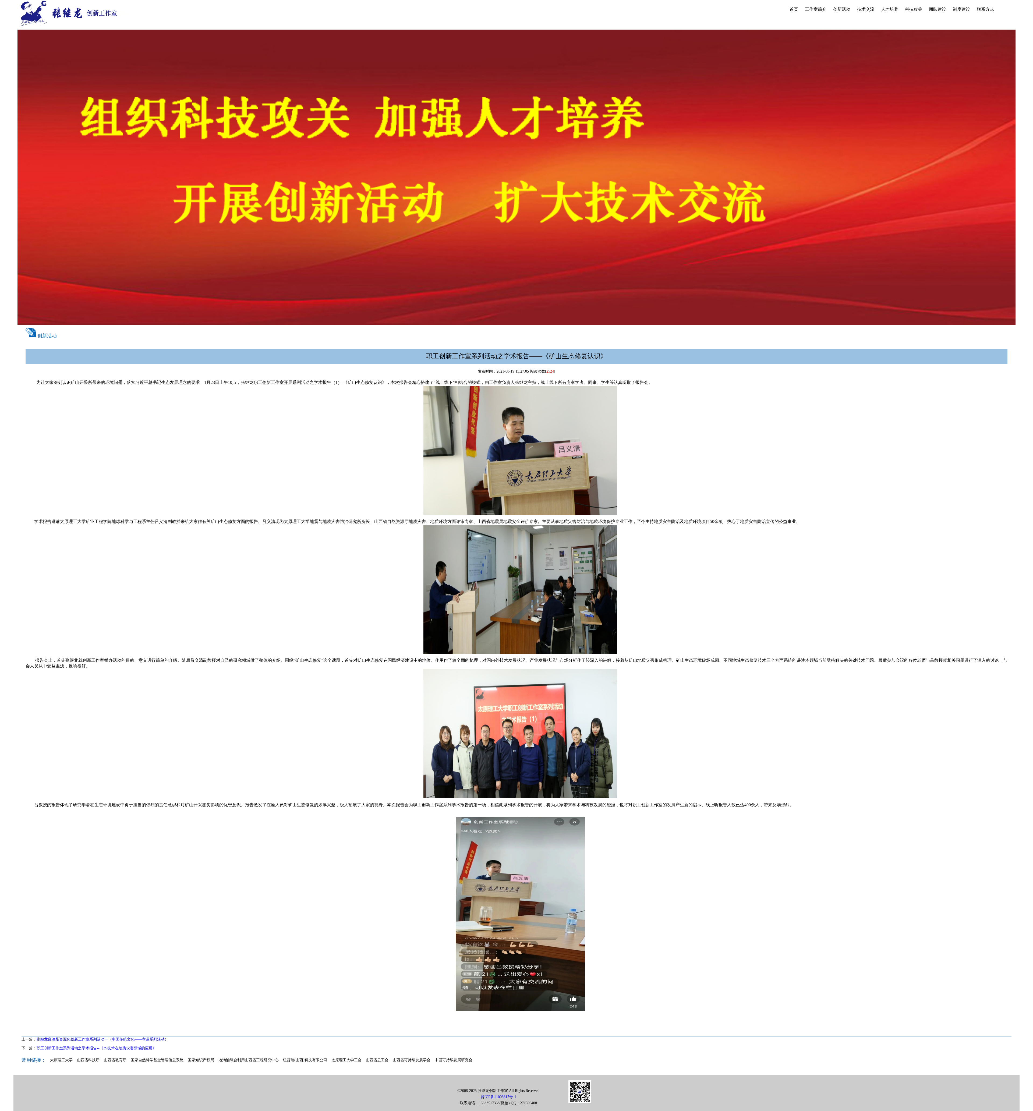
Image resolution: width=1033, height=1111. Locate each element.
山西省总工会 (377, 1060)
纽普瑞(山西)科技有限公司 (305, 1060)
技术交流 (865, 9)
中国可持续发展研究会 (453, 1060)
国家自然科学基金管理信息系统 (157, 1060)
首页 (794, 9)
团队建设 (937, 9)
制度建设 (961, 9)
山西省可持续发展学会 (411, 1060)
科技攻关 (913, 9)
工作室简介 (815, 9)
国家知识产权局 (201, 1060)
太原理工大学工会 (346, 1060)
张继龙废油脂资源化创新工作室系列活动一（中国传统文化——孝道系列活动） (102, 1039)
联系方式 (985, 9)
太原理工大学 (61, 1060)
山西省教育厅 (115, 1060)
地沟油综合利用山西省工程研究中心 (248, 1060)
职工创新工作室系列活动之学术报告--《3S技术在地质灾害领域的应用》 (96, 1048)
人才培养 (889, 9)
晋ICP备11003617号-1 (498, 1097)
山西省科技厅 (88, 1060)
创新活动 (841, 9)
